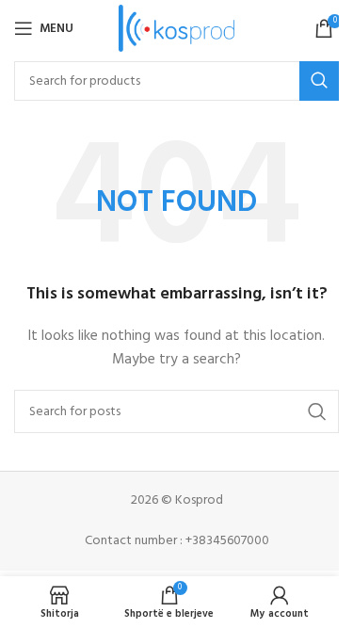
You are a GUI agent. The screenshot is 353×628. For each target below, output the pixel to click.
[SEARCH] (319, 81)
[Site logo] (176, 29)
